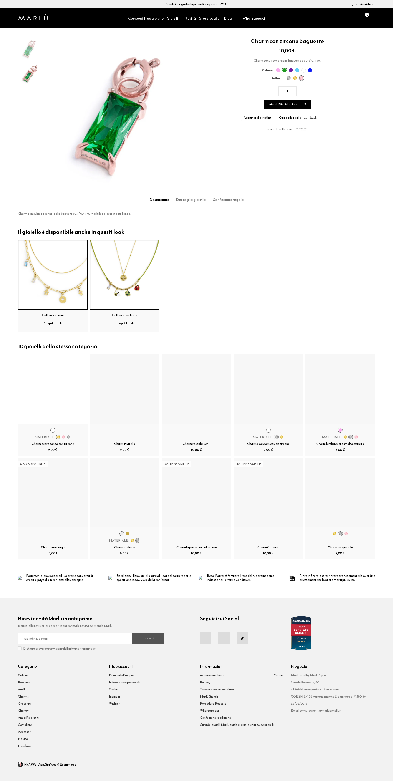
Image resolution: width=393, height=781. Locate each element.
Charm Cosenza (268, 547)
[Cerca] (357, 18)
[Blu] (310, 70)
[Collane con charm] (124, 274)
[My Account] (372, 18)
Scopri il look (53, 323)
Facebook (320, 117)
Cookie (278, 675)
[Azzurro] (297, 70)
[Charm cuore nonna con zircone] (53, 389)
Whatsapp (331, 117)
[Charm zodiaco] (124, 492)
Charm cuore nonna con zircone (53, 443)
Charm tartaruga (53, 547)
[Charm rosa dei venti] (196, 389)
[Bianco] (304, 70)
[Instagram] (223, 638)
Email (326, 117)
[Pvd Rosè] (301, 78)
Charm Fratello (124, 443)
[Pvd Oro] (295, 78)
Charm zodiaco (124, 547)
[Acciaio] (289, 78)
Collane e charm (53, 315)
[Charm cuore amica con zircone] (268, 389)
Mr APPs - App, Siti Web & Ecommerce (50, 764)
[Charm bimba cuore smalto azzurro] (340, 389)
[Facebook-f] (205, 638)
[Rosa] (278, 70)
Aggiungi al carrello (287, 104)
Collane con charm (124, 315)
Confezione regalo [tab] (228, 199)
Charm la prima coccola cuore (196, 547)
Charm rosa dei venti (196, 443)
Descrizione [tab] (159, 199)
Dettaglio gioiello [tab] (191, 199)
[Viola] (291, 70)
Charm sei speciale (340, 547)
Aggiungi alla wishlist (258, 118)
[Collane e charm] (53, 274)
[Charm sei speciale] (340, 492)
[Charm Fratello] (124, 389)
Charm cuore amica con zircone (268, 443)
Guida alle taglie (290, 118)
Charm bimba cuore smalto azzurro (340, 443)
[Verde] (284, 70)
